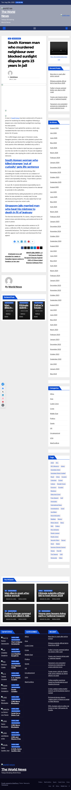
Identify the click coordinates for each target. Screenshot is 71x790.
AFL (57, 462)
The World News (13, 769)
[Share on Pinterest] (28, 241)
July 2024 (53, 251)
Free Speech (54, 498)
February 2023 (55, 334)
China (58, 477)
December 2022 (55, 344)
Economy (53, 487)
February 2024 (55, 275)
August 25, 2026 (11, 598)
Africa (52, 394)
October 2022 (54, 354)
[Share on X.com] (18, 241)
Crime (52, 409)
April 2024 (53, 266)
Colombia (53, 480)
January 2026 (54, 162)
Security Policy (55, 540)
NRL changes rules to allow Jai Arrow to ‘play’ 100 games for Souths (58, 708)
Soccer (63, 540)
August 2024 (54, 246)
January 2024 (54, 280)
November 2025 (55, 172)
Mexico (60, 519)
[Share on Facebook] (14, 241)
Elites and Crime (55, 494)
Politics (52, 418)
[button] (64, 28)
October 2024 (54, 236)
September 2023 (55, 300)
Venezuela (54, 558)
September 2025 (55, 182)
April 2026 (53, 148)
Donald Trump (61, 484)
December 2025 (55, 167)
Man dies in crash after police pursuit (17, 594)
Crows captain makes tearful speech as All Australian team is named (59, 691)
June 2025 (53, 197)
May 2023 (53, 320)
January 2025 (54, 221)
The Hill (59, 551)
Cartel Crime (54, 404)
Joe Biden (54, 512)
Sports (52, 423)
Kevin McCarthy (55, 515)
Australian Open (55, 470)
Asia (9, 38)
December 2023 (55, 285)
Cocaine (64, 477)
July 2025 (53, 192)
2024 (52, 462)
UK (51, 428)
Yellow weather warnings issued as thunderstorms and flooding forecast (57, 682)
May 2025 (53, 202)
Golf (61, 498)
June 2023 (53, 315)
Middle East (54, 413)
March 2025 (54, 212)
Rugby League (55, 533)
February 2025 (55, 216)
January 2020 (54, 369)
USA (51, 438)
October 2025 (54, 177)
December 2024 (55, 226)
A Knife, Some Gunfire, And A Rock (16, 751)
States (58, 544)
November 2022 (55, 349)
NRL (52, 526)
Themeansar (4, 785)
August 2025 (54, 187)
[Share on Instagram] (25, 241)
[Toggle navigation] (34, 28)
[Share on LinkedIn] (21, 241)
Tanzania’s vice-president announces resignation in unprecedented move (58, 106)
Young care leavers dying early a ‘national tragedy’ (52, 614)
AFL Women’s (55, 466)
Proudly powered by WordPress (10, 783)
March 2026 (54, 153)
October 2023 (54, 295)
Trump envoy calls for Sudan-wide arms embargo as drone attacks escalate (58, 673)
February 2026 (55, 157)
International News (56, 505)
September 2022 (55, 359)
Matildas (53, 519)
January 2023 (54, 339)
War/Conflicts (54, 443)
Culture (53, 484)
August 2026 (54, 128)
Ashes (63, 466)
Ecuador (60, 487)
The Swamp (54, 554)
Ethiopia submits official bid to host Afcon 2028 (51, 594)
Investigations (55, 508)
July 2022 (53, 364)
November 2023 (55, 290)
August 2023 (54, 305)
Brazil (52, 477)
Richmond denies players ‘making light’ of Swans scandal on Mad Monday (58, 699)
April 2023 (53, 325)
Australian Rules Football (58, 473)
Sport (52, 544)
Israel (62, 508)
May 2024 (53, 261)
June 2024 (53, 256)
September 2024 (55, 241)
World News (14, 77)
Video (60, 558)
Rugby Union (54, 536)
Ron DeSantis (55, 529)
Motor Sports (54, 522)
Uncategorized (16, 38)
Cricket (60, 480)
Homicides (54, 501)
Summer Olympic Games (58, 547)
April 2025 (53, 207)
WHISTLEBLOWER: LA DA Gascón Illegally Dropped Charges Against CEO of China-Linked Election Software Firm (33, 258)
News (62, 522)
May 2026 (53, 143)
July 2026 (53, 133)
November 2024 (55, 231)
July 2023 (53, 310)
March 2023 (54, 330)
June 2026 (53, 138)
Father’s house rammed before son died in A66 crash (58, 90)
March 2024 (54, 271)
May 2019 (53, 374)
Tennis (53, 551)
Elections (53, 491)
